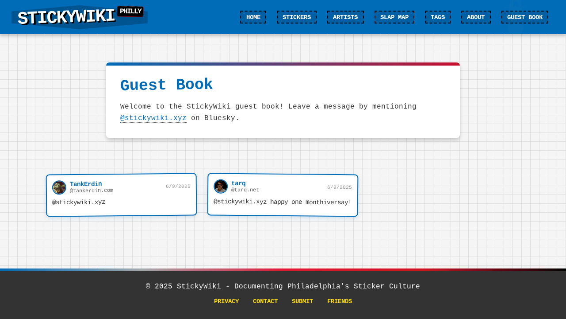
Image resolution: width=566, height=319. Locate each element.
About (476, 17)
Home (253, 17)
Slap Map (394, 17)
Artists (345, 17)
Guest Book (525, 17)
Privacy (226, 301)
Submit (302, 301)
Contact (265, 301)
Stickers (297, 17)
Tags (438, 17)
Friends (339, 301)
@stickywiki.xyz (153, 118)
